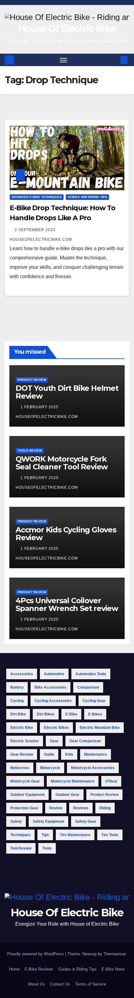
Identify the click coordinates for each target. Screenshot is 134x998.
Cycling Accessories (53, 701)
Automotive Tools (90, 674)
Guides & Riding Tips (77, 969)
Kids (69, 754)
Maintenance (95, 754)
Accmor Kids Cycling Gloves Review (66, 533)
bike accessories (50, 687)
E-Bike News (113, 969)
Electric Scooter (24, 741)
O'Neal (111, 781)
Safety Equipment (48, 821)
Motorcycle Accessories (93, 768)
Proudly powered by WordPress (36, 954)
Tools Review (29, 450)
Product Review (31, 379)
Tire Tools (109, 835)
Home (14, 969)
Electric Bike (21, 727)
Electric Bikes (56, 727)
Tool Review (20, 848)
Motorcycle (50, 768)
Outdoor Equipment (27, 794)
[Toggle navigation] (63, 60)
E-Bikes (95, 714)
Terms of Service (90, 984)
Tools (47, 848)
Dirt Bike (18, 714)
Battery (17, 687)
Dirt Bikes (46, 714)
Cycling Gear (94, 701)
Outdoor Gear (67, 794)
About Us (36, 984)
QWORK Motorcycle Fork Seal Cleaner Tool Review (62, 462)
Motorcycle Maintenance (72, 781)
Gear (54, 741)
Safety (16, 821)
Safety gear (85, 821)
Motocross (19, 768)
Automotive (54, 674)
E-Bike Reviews (39, 969)
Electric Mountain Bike (100, 727)
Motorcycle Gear (25, 781)
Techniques (20, 835)
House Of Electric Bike (67, 28)
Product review (104, 794)
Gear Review (21, 754)
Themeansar (114, 954)
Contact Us (60, 984)
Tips (45, 835)
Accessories (21, 674)
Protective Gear (24, 808)
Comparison (88, 687)
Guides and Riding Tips (87, 197)
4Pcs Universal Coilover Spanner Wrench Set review (67, 604)
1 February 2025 (40, 407)
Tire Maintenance (75, 835)
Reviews (81, 808)
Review (55, 808)
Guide (49, 754)
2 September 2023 (36, 230)
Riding (105, 808)
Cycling (17, 701)
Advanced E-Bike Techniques (37, 197)
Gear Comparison (85, 741)
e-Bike (71, 714)
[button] (115, 59)
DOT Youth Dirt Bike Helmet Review (67, 392)
